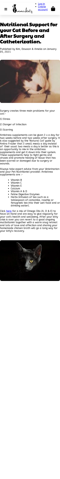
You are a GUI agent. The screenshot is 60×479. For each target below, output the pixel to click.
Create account (43, 8)
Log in (41, 3)
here (9, 211)
